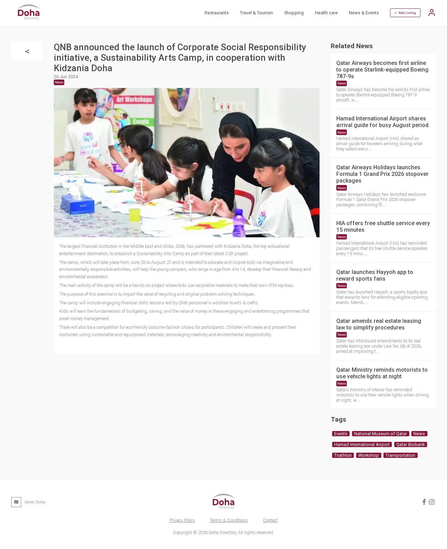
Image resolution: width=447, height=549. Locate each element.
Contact (270, 520)
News (341, 83)
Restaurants (217, 12)
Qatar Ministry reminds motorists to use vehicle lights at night (382, 373)
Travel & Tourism (256, 12)
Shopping (294, 12)
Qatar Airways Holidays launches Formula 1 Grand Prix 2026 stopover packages (382, 174)
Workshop (368, 455)
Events (340, 433)
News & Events (364, 12)
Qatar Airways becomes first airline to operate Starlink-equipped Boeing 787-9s (382, 70)
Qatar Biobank (410, 444)
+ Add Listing (405, 13)
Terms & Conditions (229, 520)
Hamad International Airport (362, 444)
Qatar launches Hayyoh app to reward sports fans (374, 275)
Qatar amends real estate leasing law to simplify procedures (378, 324)
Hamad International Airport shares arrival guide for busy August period (382, 121)
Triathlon (343, 455)
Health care (326, 12)
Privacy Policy (182, 520)
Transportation (400, 455)
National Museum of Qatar (380, 433)
